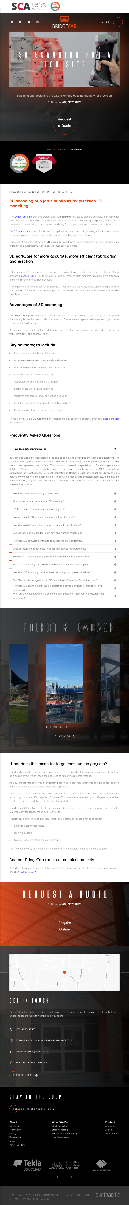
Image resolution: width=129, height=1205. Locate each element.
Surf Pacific (41, 1199)
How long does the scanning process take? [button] (36, 493)
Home (49, 150)
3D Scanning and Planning (65, 1133)
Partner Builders (17, 1145)
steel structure (28, 276)
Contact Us (110, 1126)
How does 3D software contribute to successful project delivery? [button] (48, 540)
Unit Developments (61, 1137)
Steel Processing (60, 1129)
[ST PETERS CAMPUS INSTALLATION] (64, 683)
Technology (15, 1129)
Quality (12, 1133)
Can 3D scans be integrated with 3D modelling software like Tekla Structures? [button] (55, 580)
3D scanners (21, 231)
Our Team (14, 1126)
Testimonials (15, 1137)
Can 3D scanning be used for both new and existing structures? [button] (47, 533)
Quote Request (112, 1133)
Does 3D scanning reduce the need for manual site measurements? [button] (49, 548)
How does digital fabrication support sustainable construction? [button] (47, 525)
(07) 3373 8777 (28, 871)
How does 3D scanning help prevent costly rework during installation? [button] (51, 556)
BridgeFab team (23, 216)
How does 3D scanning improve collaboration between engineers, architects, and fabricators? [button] (57, 588)
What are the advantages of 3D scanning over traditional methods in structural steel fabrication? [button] (58, 596)
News (12, 1141)
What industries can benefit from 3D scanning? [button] (38, 501)
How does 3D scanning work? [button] (29, 449)
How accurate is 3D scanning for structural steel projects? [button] (44, 517)
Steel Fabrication (60, 1126)
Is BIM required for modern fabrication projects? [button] (38, 509)
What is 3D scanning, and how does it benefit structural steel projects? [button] (51, 564)
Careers (108, 1129)
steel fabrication (111, 418)
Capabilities (61, 150)
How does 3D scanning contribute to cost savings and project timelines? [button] (52, 572)
